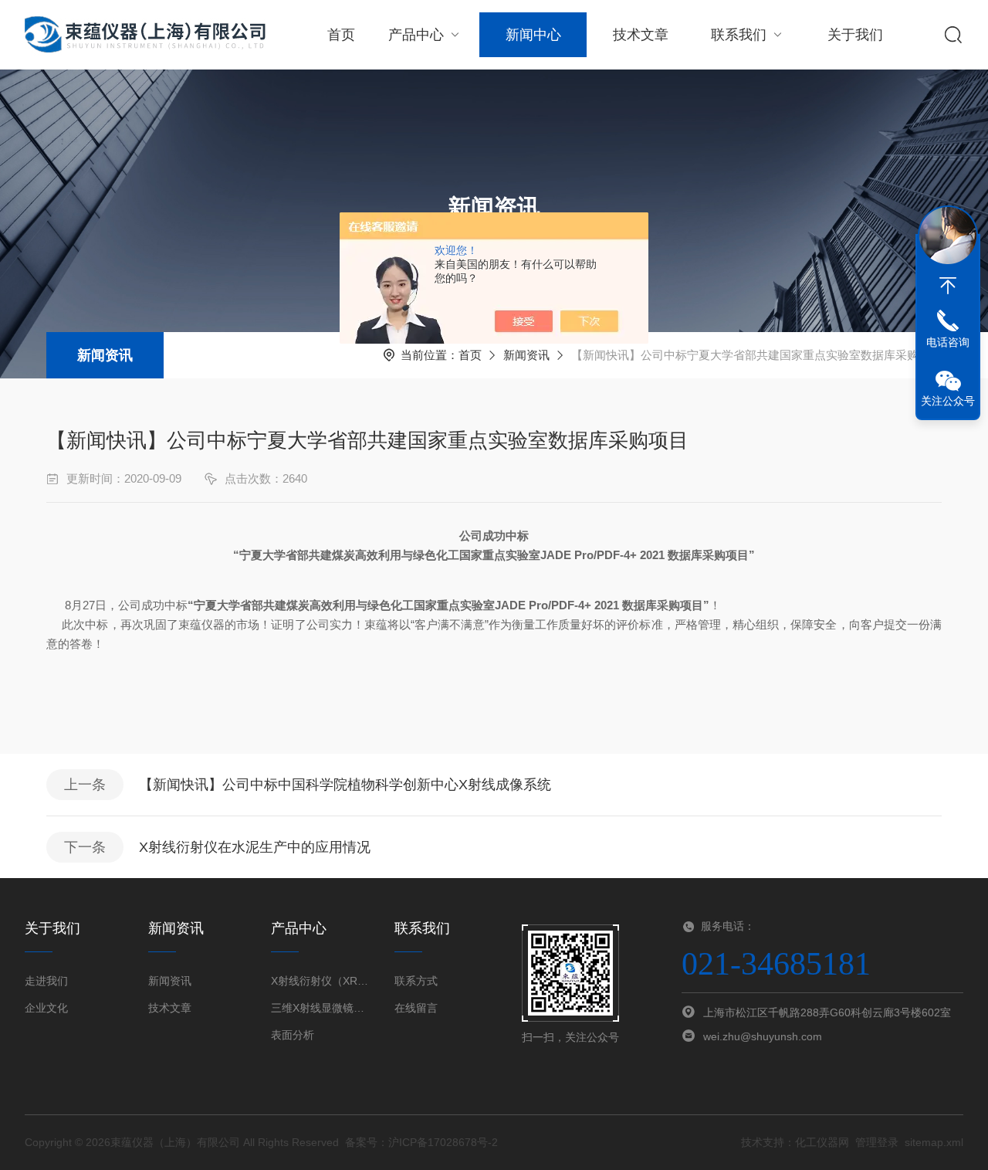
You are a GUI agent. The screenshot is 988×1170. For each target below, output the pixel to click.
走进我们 (46, 981)
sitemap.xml (934, 1142)
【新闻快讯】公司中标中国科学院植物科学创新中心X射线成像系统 (345, 784)
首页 (341, 34)
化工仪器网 (822, 1142)
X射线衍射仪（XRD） (320, 981)
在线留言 (416, 1008)
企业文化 (46, 1008)
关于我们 (855, 34)
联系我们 (738, 34)
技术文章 (640, 34)
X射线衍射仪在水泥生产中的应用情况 (254, 847)
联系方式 (416, 981)
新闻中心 (533, 34)
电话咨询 (947, 342)
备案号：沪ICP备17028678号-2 (421, 1142)
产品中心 (416, 34)
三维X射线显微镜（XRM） (320, 1008)
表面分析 (292, 1035)
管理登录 (876, 1142)
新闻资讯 (105, 355)
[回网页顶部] (948, 285)
